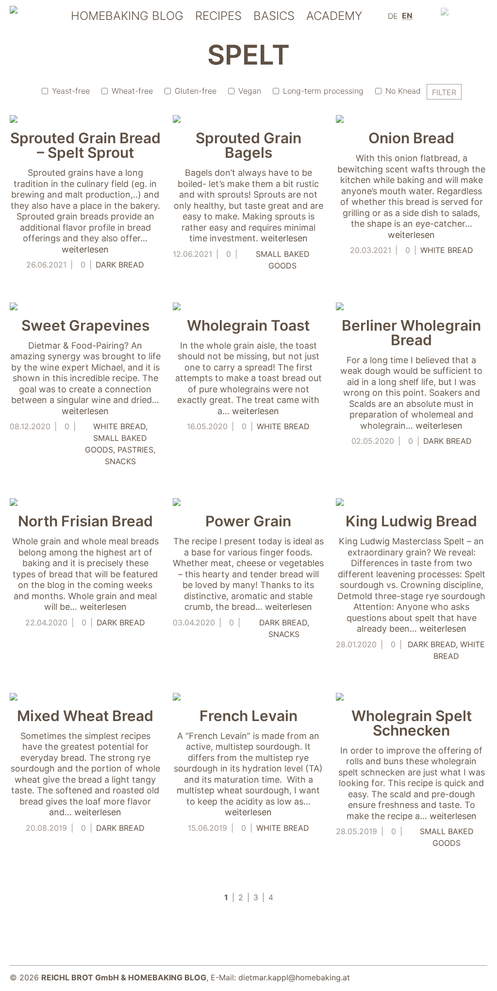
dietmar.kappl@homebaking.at (294, 977)
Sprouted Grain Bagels (248, 145)
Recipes (218, 16)
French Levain (248, 715)
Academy (334, 16)
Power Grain (248, 521)
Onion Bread (411, 138)
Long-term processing (323, 91)
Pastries (135, 449)
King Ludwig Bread (411, 521)
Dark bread (120, 264)
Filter (444, 92)
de (393, 16)
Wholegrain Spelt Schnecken (411, 723)
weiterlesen (85, 249)
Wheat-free (132, 91)
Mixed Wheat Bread (85, 715)
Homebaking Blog (127, 16)
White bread (446, 250)
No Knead (403, 91)
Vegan (249, 91)
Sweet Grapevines (85, 325)
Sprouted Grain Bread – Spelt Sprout (85, 145)
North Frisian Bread (85, 521)
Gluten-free (195, 91)
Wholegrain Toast (248, 325)
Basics (274, 16)
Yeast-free (71, 91)
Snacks (120, 461)
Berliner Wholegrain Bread (411, 333)
